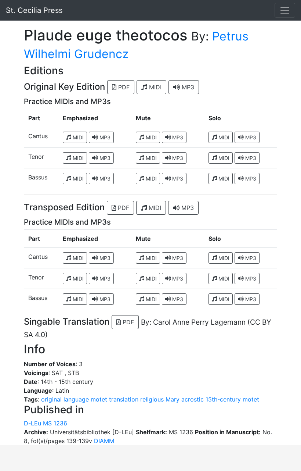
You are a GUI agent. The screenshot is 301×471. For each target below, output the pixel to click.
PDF (123, 87)
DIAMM (104, 441)
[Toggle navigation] (285, 10)
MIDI (154, 87)
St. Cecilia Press (34, 10)
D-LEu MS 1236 (45, 423)
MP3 (187, 87)
